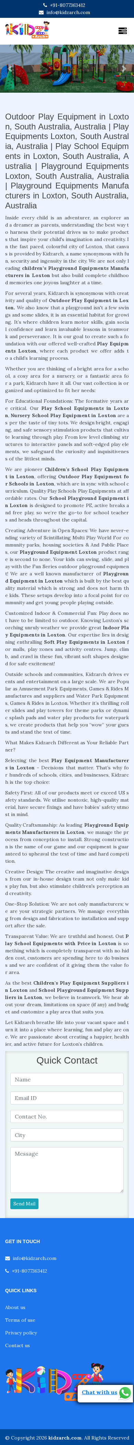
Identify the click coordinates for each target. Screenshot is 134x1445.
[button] (10, 69)
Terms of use (20, 1320)
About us (15, 1307)
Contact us (17, 1345)
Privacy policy (21, 1333)
